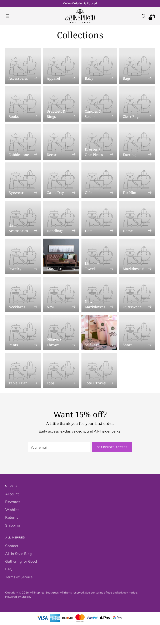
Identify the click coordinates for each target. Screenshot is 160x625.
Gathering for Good (21, 561)
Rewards (12, 501)
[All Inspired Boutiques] (80, 16)
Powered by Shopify (18, 596)
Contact (11, 545)
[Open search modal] (143, 16)
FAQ (8, 569)
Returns (11, 517)
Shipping (12, 525)
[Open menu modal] (7, 16)
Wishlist (12, 509)
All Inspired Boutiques (44, 592)
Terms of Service (18, 577)
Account (12, 494)
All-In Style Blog (18, 553)
